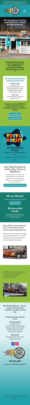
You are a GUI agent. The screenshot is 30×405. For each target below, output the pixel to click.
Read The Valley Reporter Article (15, 185)
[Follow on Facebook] (13, 343)
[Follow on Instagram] (17, 343)
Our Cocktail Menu (15, 118)
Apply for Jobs (15, 203)
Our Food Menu (15, 114)
